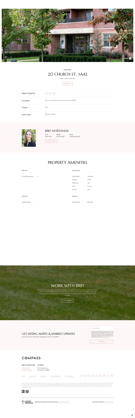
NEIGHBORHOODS (56, 376)
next (10, 58)
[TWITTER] (108, 375)
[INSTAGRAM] (81, 375)
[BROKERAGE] (89, 375)
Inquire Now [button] (67, 83)
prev (6, 58)
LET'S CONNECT (69, 376)
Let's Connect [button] (67, 300)
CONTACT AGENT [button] (51, 141)
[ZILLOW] (100, 375)
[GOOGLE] (92, 375)
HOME (23, 376)
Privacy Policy (106, 337)
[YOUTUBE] (104, 375)
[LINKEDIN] (85, 375)
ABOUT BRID (32, 376)
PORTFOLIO (43, 376)
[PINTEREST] (111, 375)
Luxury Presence (63, 402)
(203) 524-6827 (60, 136)
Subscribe (101, 341)
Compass (56, 383)
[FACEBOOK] (96, 375)
